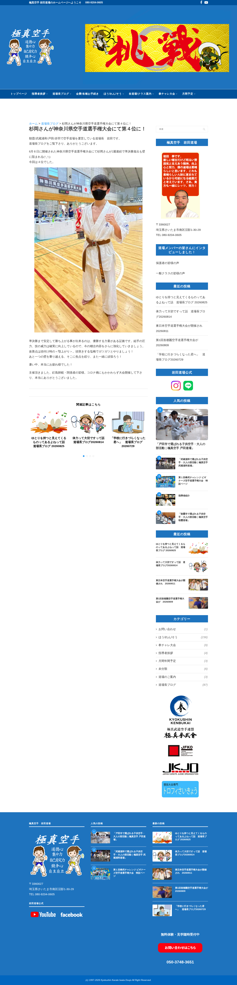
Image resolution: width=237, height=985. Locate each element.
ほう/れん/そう (113, 93)
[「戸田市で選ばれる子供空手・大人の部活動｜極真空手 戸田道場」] (182, 424)
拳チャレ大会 (167, 93)
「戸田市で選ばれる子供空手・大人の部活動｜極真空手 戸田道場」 (180, 446)
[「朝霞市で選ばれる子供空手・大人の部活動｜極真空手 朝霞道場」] (165, 518)
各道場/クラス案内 (140, 93)
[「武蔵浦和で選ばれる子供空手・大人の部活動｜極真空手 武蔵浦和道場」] (165, 463)
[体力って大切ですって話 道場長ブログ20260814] (88, 422)
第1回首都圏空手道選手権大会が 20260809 (170, 600)
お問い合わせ (183, 629)
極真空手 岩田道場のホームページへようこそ (55, 2)
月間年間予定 (183, 661)
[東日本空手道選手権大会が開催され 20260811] (198, 584)
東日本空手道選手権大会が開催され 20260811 (170, 582)
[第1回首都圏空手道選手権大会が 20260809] (198, 603)
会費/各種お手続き (87, 93)
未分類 (183, 668)
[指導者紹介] (165, 500)
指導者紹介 (184, 495)
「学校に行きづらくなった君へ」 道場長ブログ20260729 (128, 442)
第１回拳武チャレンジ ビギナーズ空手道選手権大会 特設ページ (193, 480)
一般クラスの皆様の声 (170, 273)
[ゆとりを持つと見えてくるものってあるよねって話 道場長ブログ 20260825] (49, 422)
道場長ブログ (61, 93)
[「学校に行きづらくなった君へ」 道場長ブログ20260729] (128, 422)
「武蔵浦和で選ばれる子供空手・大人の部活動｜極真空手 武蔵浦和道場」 (193, 462)
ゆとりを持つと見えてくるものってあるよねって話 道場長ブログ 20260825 (49, 442)
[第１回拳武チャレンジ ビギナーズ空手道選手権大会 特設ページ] (165, 482)
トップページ (18, 93)
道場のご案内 (183, 676)
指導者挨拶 (38, 93)
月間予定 (187, 93)
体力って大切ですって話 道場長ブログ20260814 (170, 564)
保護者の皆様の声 (167, 263)
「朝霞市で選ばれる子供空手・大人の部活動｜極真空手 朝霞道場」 (193, 516)
